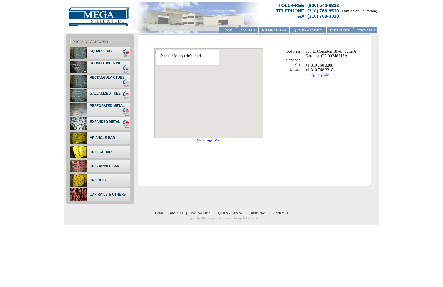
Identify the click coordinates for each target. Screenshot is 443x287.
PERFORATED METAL (107, 106)
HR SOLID (98, 180)
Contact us (366, 30)
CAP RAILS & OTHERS (108, 194)
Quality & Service (308, 30)
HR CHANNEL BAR (104, 166)
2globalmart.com (247, 218)
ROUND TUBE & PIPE (107, 63)
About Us (248, 30)
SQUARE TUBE (102, 51)
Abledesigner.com (212, 218)
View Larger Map (209, 140)
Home (228, 30)
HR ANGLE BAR (102, 138)
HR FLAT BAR (101, 152)
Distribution (340, 30)
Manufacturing (274, 30)
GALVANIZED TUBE (105, 93)
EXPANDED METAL (105, 122)
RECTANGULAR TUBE (107, 77)
